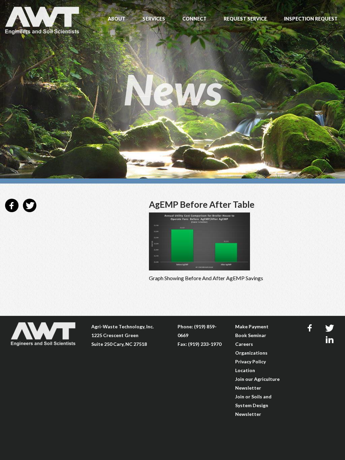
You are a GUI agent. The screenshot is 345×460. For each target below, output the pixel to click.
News (173, 89)
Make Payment (252, 326)
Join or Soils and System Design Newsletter (253, 405)
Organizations (251, 353)
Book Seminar (250, 335)
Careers (244, 344)
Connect (194, 19)
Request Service (245, 19)
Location (245, 370)
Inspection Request (311, 19)
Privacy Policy (250, 361)
